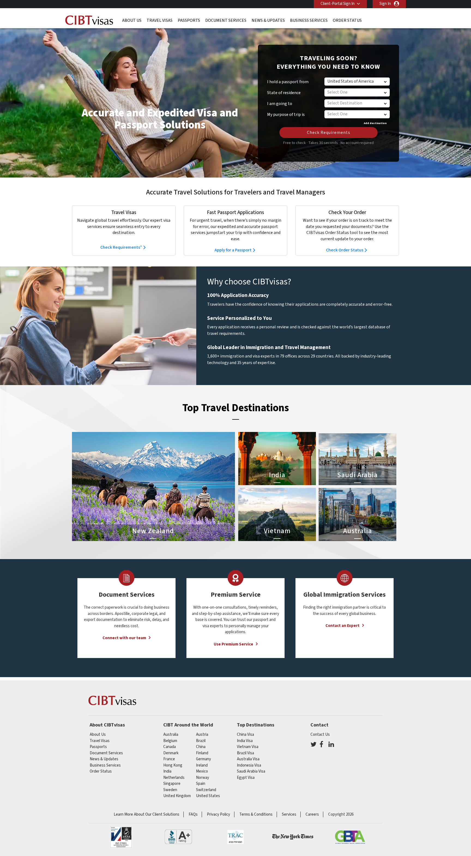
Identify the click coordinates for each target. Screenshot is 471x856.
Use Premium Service (233, 644)
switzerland (206, 790)
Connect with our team (124, 638)
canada (169, 747)
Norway (202, 777)
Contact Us (320, 734)
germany (203, 759)
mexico (202, 771)
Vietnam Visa (247, 747)
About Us (131, 20)
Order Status (347, 20)
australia (170, 734)
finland (202, 753)
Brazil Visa (245, 753)
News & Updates (268, 20)
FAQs (193, 814)
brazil (201, 741)
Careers (312, 814)
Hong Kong (172, 765)
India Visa (245, 741)
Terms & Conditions (256, 814)
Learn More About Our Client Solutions (146, 814)
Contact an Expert (342, 626)
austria (202, 734)
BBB (178, 837)
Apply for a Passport (233, 250)
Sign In (385, 4)
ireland (202, 765)
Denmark (171, 753)
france (169, 759)
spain (200, 783)
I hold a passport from (288, 82)
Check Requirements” (121, 247)
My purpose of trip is (286, 113)
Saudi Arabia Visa (251, 771)
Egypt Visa (246, 777)
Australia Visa (248, 759)
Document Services (225, 20)
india (167, 771)
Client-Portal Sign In (338, 4)
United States (208, 796)
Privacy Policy (218, 814)
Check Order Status (344, 250)
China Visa (245, 734)
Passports (189, 20)
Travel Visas (160, 20)
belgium (170, 741)
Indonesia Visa (249, 765)
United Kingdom (177, 796)
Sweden (170, 790)
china (201, 747)
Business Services (309, 20)
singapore (171, 783)
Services (289, 814)
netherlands (174, 777)
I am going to (279, 104)
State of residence (284, 93)
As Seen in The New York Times (292, 837)
